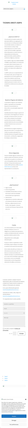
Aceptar (14, 416)
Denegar (14, 420)
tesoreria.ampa (11, 296)
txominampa (11, 289)
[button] (26, 399)
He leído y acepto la (11, 329)
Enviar (21, 333)
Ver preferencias (14, 424)
